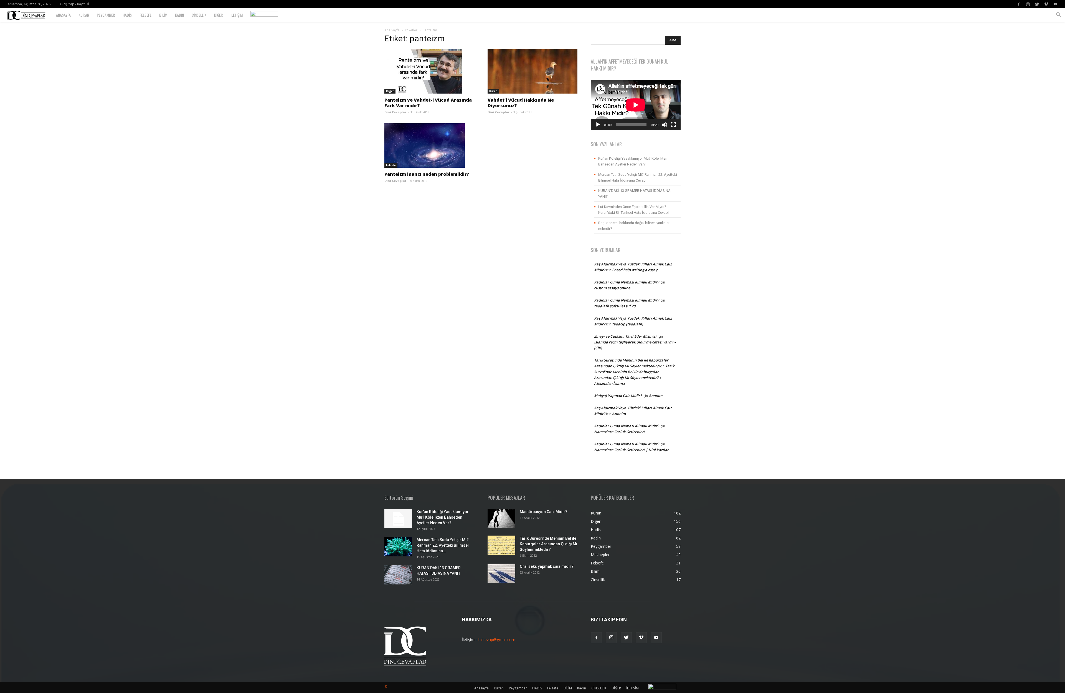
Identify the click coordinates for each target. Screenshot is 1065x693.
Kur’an (83, 15)
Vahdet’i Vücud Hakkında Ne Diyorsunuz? (521, 103)
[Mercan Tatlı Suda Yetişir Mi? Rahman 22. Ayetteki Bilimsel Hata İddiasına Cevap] (398, 546)
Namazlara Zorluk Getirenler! (619, 431)
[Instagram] (1028, 4)
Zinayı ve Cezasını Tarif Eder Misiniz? (625, 336)
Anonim (655, 395)
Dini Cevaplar (395, 112)
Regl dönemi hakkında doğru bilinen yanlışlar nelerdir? (634, 226)
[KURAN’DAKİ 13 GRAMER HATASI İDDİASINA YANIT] (398, 574)
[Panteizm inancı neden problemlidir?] (429, 145)
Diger (390, 91)
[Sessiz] (664, 124)
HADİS (127, 15)
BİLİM (163, 15)
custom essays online (612, 287)
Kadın (179, 15)
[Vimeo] (1046, 4)
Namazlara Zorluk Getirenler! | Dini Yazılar (631, 449)
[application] (636, 105)
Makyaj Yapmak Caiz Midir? (618, 395)
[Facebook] (1019, 4)
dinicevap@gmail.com (495, 639)
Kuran (493, 91)
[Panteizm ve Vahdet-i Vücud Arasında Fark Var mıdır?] (429, 71)
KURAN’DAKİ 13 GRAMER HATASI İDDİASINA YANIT (634, 194)
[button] (1058, 15)
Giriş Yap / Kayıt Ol (74, 4)
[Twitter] (1037, 4)
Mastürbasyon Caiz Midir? (543, 511)
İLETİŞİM (236, 15)
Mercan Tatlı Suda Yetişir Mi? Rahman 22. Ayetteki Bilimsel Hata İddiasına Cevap (637, 177)
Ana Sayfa (392, 30)
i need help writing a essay (634, 269)
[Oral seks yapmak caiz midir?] (501, 573)
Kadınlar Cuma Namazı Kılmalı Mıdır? (626, 282)
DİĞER (218, 15)
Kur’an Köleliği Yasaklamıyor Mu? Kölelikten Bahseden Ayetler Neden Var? (632, 161)
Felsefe (145, 15)
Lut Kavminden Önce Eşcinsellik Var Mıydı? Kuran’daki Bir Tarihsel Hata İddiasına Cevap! (633, 210)
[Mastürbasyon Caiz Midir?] (501, 518)
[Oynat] (598, 124)
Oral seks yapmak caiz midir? (547, 566)
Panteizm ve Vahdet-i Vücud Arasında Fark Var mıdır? (428, 103)
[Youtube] (1055, 4)
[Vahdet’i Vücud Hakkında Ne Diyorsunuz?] (532, 71)
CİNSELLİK (199, 15)
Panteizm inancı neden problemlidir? (426, 174)
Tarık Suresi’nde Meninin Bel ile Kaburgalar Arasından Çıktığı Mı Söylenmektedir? (548, 544)
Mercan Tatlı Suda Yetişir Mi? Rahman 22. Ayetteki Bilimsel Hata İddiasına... (443, 545)
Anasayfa (63, 15)
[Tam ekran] (673, 124)
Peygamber (106, 15)
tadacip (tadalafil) (627, 324)
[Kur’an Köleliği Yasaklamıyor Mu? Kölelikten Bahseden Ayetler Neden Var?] (398, 518)
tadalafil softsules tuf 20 (614, 305)
